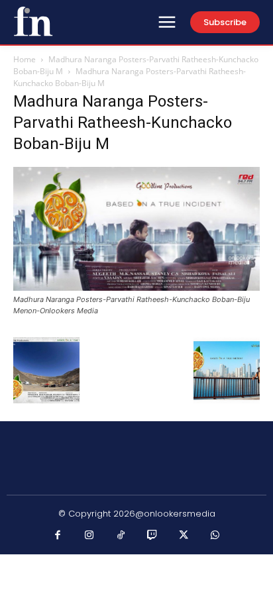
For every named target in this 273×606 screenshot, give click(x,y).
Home (24, 59)
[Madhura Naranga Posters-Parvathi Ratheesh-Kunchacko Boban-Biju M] (136, 287)
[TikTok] (121, 535)
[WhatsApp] (215, 535)
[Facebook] (58, 535)
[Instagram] (89, 535)
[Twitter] (184, 535)
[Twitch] (152, 535)
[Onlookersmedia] (33, 21)
